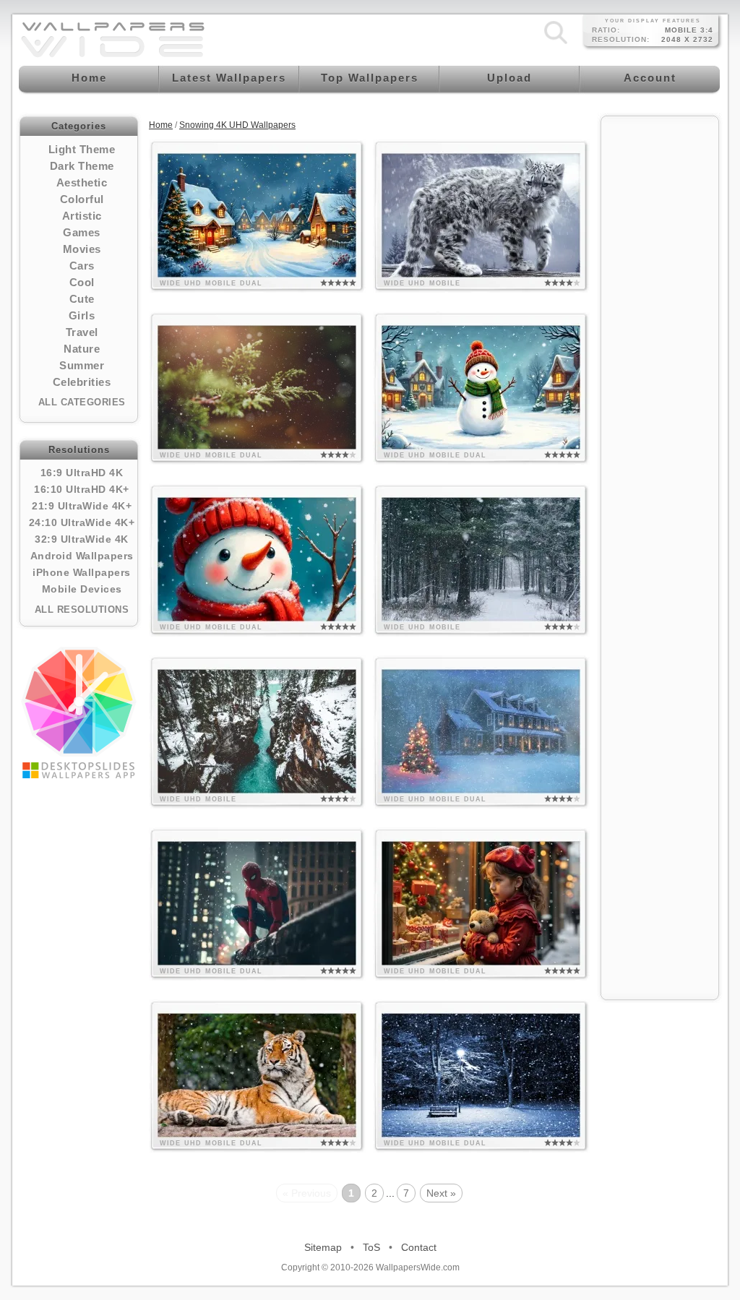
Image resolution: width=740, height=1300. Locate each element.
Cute (82, 299)
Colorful (82, 199)
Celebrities (82, 382)
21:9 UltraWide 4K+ (82, 506)
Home (161, 125)
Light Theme (82, 149)
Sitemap (323, 1247)
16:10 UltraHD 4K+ (81, 489)
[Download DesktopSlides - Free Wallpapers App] (79, 712)
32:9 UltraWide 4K (82, 539)
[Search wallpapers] (555, 44)
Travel (82, 332)
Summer (81, 365)
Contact (418, 1247)
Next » (441, 1193)
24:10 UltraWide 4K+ (82, 522)
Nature (82, 349)
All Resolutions (82, 609)
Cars (82, 265)
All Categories (82, 402)
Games (81, 232)
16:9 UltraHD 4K (82, 472)
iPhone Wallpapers (82, 572)
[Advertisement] (660, 341)
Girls (82, 315)
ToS (371, 1247)
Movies (82, 249)
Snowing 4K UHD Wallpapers (237, 125)
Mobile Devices (82, 589)
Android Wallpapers (82, 555)
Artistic (82, 216)
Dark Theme (82, 166)
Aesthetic (82, 182)
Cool (82, 282)
